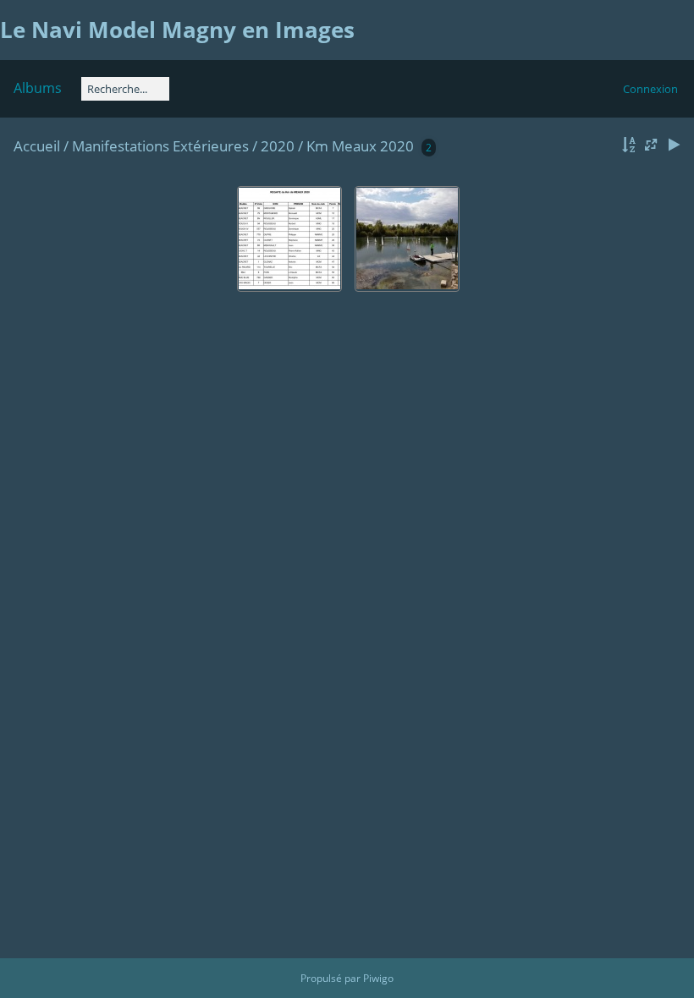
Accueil (37, 146)
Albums (38, 88)
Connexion (650, 88)
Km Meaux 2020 (360, 146)
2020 (278, 146)
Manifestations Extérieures (160, 146)
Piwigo (378, 978)
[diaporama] (674, 145)
